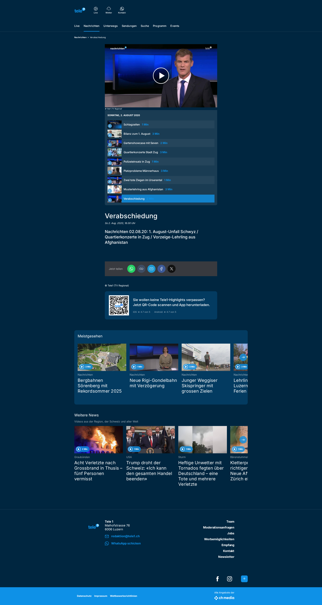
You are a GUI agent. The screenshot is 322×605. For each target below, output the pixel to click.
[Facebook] (161, 269)
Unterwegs (110, 26)
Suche (145, 26)
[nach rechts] (243, 357)
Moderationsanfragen (218, 527)
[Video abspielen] (161, 75)
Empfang (228, 545)
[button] (141, 269)
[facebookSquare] (217, 578)
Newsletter (226, 557)
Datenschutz (84, 595)
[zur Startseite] (79, 10)
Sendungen (129, 26)
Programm (159, 26)
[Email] (151, 269)
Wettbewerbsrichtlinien (123, 595)
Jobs (230, 533)
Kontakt (228, 551)
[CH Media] (224, 597)
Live (77, 26)
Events (174, 26)
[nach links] (79, 357)
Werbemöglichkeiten (219, 539)
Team (230, 521)
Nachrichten (92, 26)
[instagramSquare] (229, 578)
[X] (172, 269)
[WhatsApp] (131, 269)
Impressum (100, 595)
